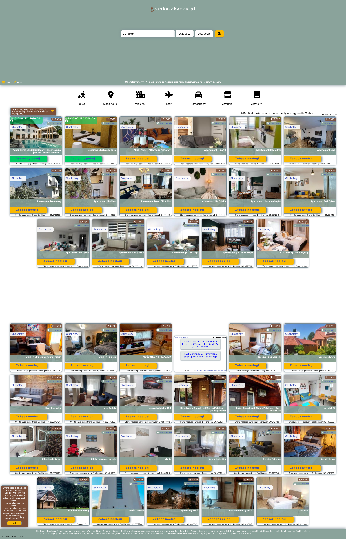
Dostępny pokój (28, 158)
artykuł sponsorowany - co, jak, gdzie (211, 370)
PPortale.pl (18, 536)
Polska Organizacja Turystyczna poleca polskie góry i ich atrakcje (200, 355)
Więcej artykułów (181, 337)
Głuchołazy (17, 127)
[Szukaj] (219, 34)
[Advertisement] (173, 297)
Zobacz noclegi (138, 158)
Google (8, 493)
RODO (21, 518)
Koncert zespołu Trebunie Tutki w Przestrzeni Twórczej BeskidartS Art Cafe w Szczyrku (200, 344)
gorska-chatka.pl (173, 8)
